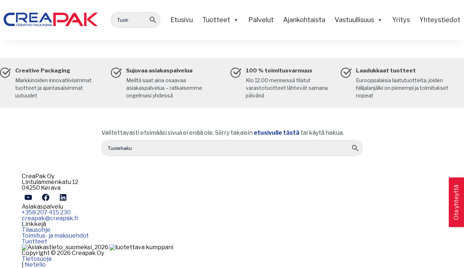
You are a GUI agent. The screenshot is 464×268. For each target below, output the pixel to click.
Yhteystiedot (439, 20)
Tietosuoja (36, 258)
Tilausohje (36, 229)
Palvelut (261, 20)
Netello (35, 264)
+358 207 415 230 (46, 212)
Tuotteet (216, 20)
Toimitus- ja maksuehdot (55, 235)
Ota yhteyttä (456, 202)
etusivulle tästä (276, 132)
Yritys (401, 20)
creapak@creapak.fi (50, 218)
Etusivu (181, 20)
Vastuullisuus (354, 20)
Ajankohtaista (304, 20)
